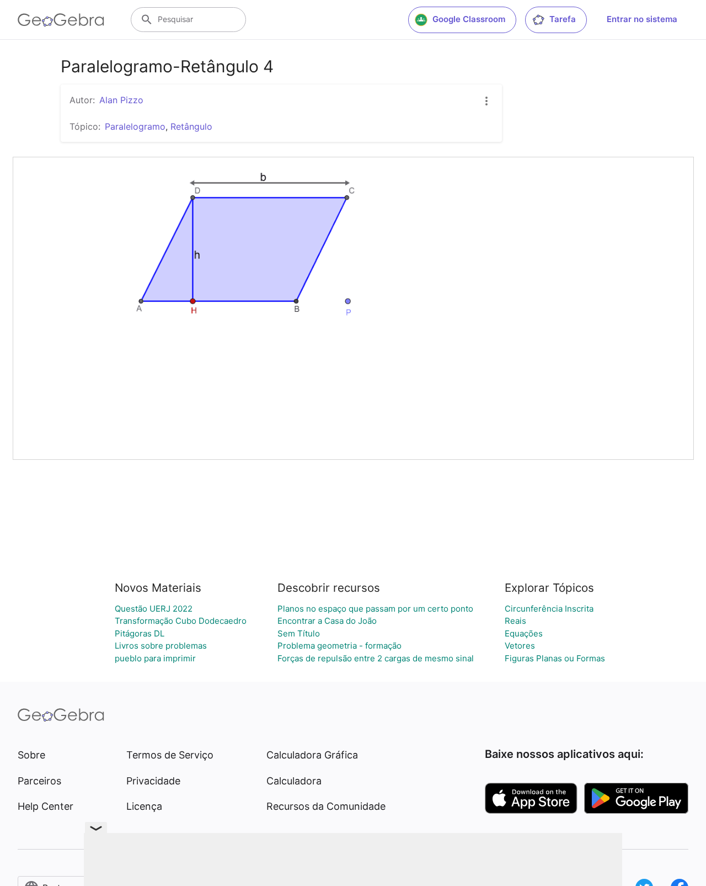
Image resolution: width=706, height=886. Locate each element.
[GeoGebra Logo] (61, 19)
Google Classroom (468, 19)
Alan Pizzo (121, 99)
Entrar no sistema (642, 19)
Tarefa (562, 19)
